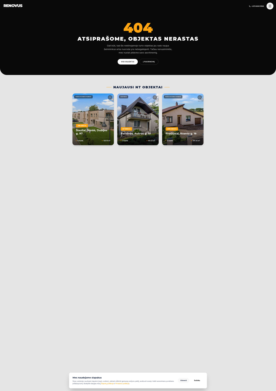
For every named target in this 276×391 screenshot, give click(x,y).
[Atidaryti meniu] (270, 6)
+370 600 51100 (258, 6)
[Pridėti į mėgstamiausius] (110, 97)
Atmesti (183, 380)
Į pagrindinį (149, 62)
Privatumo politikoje (122, 383)
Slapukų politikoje (107, 383)
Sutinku (197, 380)
